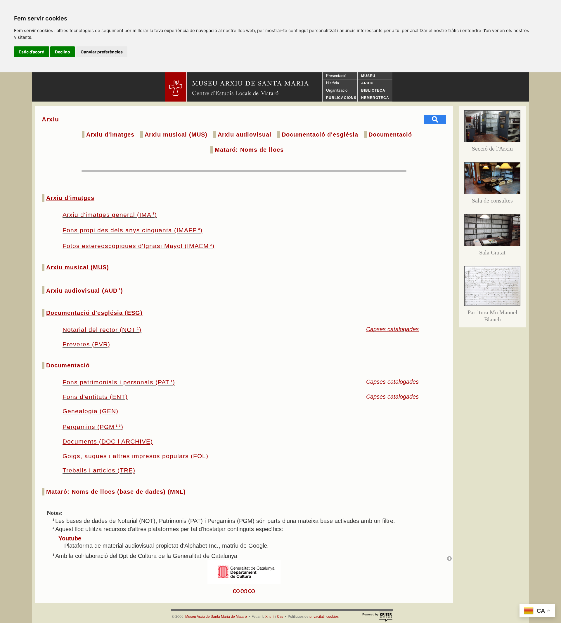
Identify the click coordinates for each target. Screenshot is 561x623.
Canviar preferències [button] (102, 51)
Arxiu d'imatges (110, 134)
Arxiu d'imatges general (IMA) (110, 214)
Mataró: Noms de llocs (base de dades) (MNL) (116, 491)
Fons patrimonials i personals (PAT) (119, 382)
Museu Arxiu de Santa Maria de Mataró (216, 617)
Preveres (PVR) (86, 344)
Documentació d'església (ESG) (94, 313)
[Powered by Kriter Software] (385, 616)
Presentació (336, 76)
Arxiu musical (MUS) (176, 134)
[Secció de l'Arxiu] (492, 140)
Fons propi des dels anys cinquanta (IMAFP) (132, 230)
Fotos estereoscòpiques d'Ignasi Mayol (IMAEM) (138, 245)
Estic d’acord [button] (31, 51)
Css (280, 617)
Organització (336, 90)
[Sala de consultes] (492, 192)
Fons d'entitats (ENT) (95, 396)
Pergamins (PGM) (93, 426)
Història (332, 83)
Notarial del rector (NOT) (102, 329)
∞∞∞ (244, 590)
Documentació (390, 134)
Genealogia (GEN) (90, 411)
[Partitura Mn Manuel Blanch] (492, 304)
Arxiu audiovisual (244, 134)
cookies (332, 617)
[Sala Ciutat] (492, 244)
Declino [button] (62, 51)
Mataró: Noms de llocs (249, 149)
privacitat (316, 617)
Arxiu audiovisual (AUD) (84, 290)
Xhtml (269, 617)
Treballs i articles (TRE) (99, 470)
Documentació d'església (320, 134)
